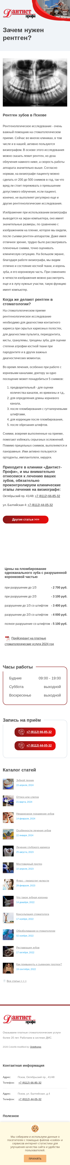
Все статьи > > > (17, 980)
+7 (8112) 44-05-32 (40, 505)
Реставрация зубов (27, 947)
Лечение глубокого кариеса (33, 847)
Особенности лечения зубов (33, 830)
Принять (35, 1158)
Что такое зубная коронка (32, 897)
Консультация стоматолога (32, 914)
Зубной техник (25, 780)
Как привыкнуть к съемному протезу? (39, 964)
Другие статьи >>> (25, 519)
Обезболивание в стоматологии (35, 930)
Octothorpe (35, 1047)
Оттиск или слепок (27, 796)
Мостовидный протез (29, 863)
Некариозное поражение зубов (35, 813)
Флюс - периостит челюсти (32, 880)
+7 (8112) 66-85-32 (47, 496)
